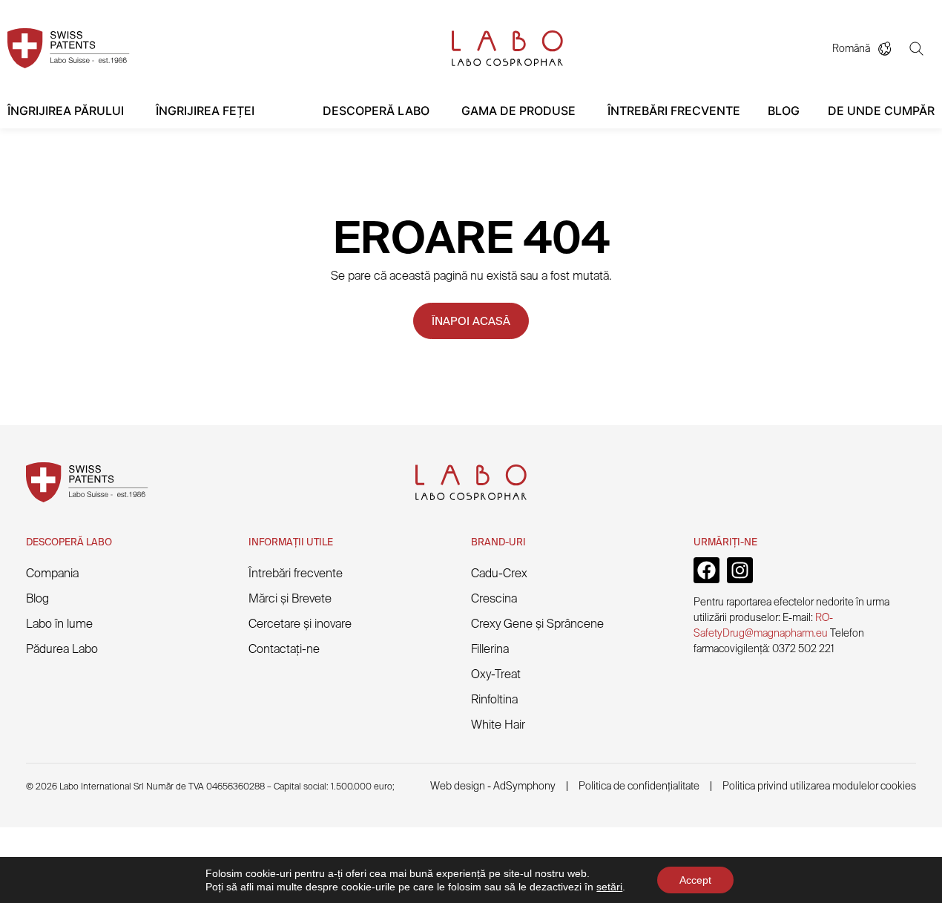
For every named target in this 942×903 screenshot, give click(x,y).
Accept (695, 880)
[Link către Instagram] (740, 570)
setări (609, 887)
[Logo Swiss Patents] (68, 48)
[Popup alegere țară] (890, 49)
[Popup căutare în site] (922, 49)
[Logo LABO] (507, 48)
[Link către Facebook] (706, 570)
